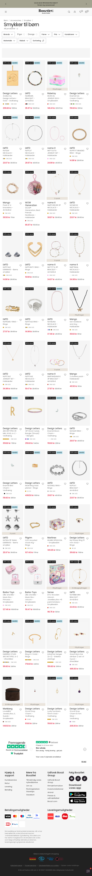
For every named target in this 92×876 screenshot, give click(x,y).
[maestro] (22, 816)
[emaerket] (41, 859)
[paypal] (15, 824)
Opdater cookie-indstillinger (70, 865)
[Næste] (86, 4)
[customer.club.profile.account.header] (75, 11)
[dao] (65, 816)
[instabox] (51, 816)
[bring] (72, 816)
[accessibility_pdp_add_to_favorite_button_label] (20, 94)
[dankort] (8, 824)
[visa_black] (8, 816)
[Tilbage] (6, 4)
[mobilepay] (37, 816)
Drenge (31, 34)
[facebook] (71, 778)
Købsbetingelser (16, 865)
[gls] (58, 816)
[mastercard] (15, 816)
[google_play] (77, 794)
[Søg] (69, 11)
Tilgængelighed (30, 865)
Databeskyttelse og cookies (49, 865)
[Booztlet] (46, 11)
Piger (19, 34)
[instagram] (78, 778)
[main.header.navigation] (6, 11)
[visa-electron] (29, 816)
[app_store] (77, 801)
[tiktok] (84, 778)
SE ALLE (83, 762)
